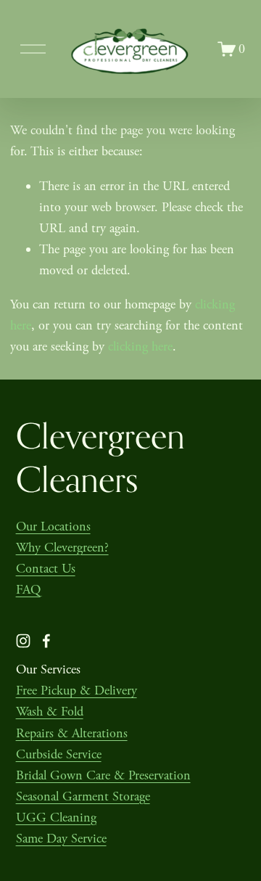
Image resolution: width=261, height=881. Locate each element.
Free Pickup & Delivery (76, 690)
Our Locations (53, 526)
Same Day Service (61, 838)
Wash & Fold (49, 711)
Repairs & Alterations (72, 733)
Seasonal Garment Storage (83, 796)
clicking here (140, 346)
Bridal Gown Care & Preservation (103, 775)
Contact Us (45, 568)
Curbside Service (59, 754)
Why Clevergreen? (62, 547)
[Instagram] (23, 641)
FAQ (28, 589)
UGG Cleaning (56, 817)
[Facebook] (46, 641)
